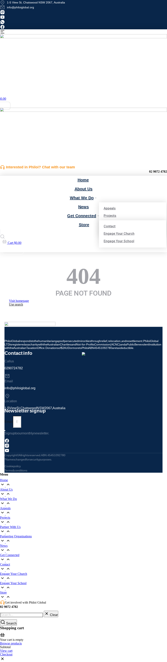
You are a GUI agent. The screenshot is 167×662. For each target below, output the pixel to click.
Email (8, 421)
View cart (6, 650)
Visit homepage (19, 301)
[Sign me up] (4, 430)
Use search (16, 304)
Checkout (6, 654)
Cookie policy (12, 466)
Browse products (11, 643)
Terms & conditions (15, 470)
